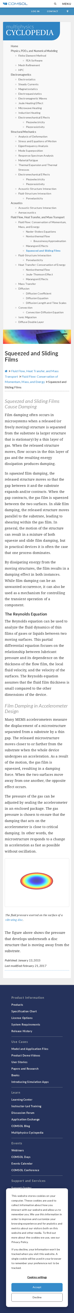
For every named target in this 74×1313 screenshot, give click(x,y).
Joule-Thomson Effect (39, 274)
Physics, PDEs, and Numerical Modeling (34, 51)
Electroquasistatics (30, 93)
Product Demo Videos (25, 1055)
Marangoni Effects (37, 245)
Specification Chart (24, 1011)
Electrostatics (26, 79)
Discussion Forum (23, 1113)
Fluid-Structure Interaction (34, 193)
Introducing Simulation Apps (30, 1082)
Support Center (21, 1188)
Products (17, 1004)
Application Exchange (25, 1119)
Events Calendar (22, 1163)
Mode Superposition (30, 150)
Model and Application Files (29, 1049)
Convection (25, 307)
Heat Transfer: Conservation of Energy (42, 264)
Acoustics (16, 203)
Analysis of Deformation (32, 136)
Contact (52, 11)
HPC (21, 69)
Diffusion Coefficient (38, 293)
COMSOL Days (21, 1157)
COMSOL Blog (20, 1126)
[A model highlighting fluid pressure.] (37, 882)
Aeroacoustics (27, 212)
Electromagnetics (21, 74)
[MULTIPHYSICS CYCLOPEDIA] (37, 32)
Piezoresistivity (35, 126)
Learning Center (21, 1099)
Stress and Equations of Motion (37, 141)
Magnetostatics (28, 89)
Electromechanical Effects (34, 117)
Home (14, 46)
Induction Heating (29, 112)
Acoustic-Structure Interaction (37, 188)
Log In (35, 11)
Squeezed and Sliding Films (43, 250)
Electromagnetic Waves (32, 98)
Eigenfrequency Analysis (33, 146)
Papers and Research (25, 1068)
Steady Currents (28, 84)
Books (15, 1075)
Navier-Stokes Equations (41, 231)
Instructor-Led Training (26, 1106)
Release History (21, 1031)
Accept (37, 1287)
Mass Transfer (27, 283)
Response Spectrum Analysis (36, 155)
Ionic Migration (27, 317)
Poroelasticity (34, 198)
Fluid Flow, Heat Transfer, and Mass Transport (38, 217)
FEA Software (34, 60)
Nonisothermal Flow (38, 236)
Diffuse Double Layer (31, 321)
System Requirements (25, 1024)
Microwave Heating (30, 108)
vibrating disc (14, 919)
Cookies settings (37, 1277)
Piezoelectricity (35, 122)
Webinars (17, 1150)
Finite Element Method (32, 55)
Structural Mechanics (23, 132)
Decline (37, 1297)
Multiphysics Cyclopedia (27, 1132)
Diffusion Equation (37, 298)
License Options (22, 1018)
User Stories (19, 1062)
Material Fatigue (28, 160)
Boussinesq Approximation (50, 241)
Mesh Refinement (29, 65)
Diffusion (23, 288)
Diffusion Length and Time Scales (46, 302)
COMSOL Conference (25, 1170)
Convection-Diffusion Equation (45, 312)
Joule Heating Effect (30, 103)
